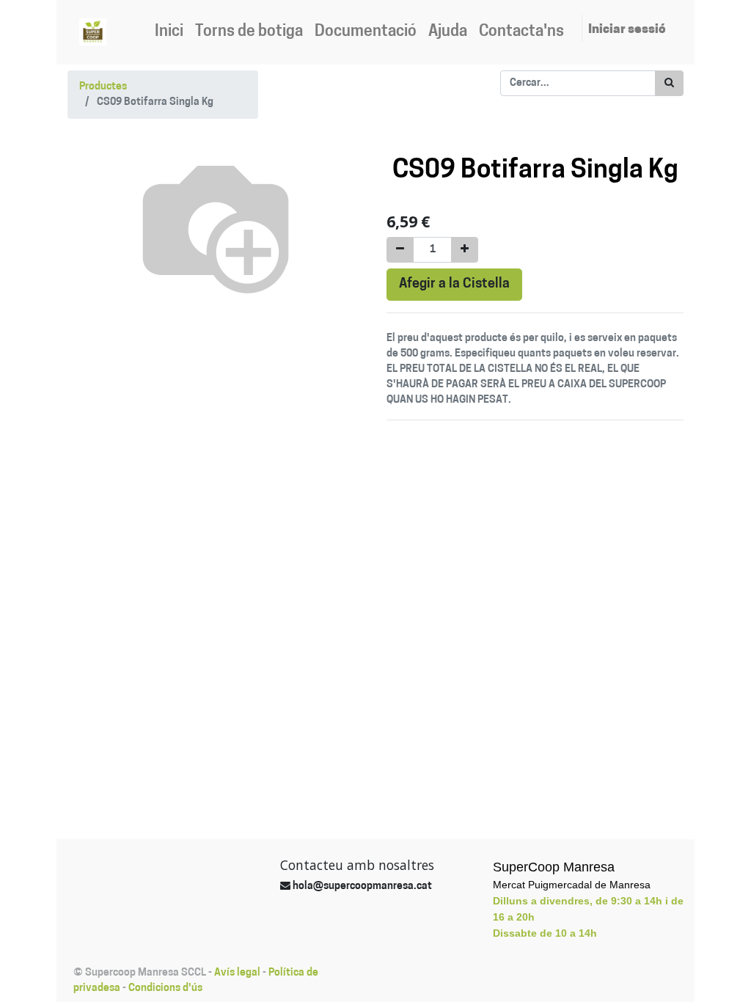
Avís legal (237, 973)
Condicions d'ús (165, 988)
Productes (103, 86)
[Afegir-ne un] (464, 250)
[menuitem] (169, 32)
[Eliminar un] (400, 250)
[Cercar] (669, 83)
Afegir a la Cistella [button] (454, 284)
